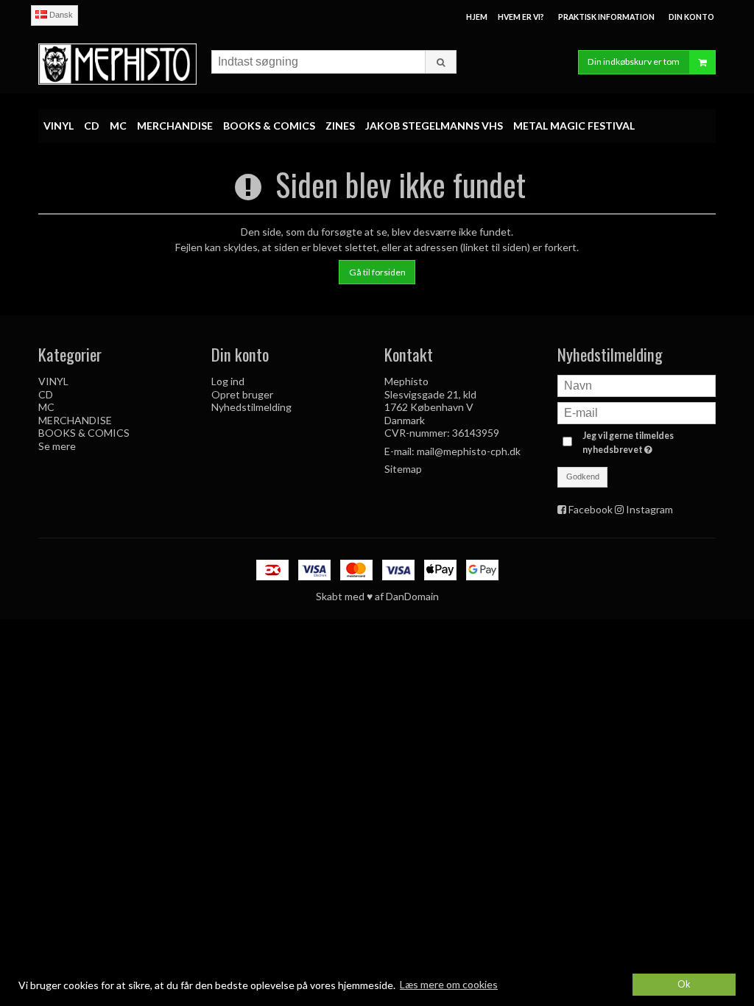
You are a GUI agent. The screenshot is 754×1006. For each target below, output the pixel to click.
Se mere (57, 446)
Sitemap (403, 468)
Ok (684, 984)
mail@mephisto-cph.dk (469, 451)
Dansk (60, 14)
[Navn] (636, 385)
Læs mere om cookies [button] (449, 984)
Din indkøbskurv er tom (634, 61)
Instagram (649, 509)
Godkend (582, 476)
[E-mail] (636, 412)
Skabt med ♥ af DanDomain (377, 596)
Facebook (590, 509)
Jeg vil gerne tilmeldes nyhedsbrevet (648, 441)
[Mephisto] (117, 63)
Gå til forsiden (377, 272)
